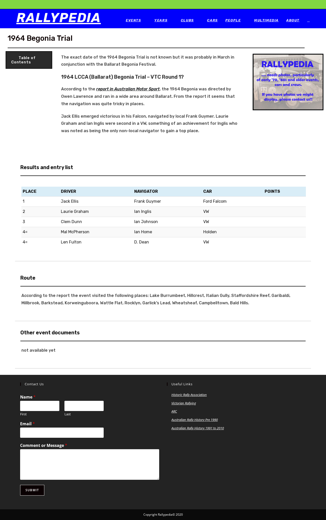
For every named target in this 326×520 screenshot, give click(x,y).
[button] (29, 60)
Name (28, 397)
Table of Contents (23, 60)
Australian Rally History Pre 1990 (194, 419)
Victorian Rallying (183, 403)
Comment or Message (43, 445)
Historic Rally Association (189, 394)
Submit (32, 490)
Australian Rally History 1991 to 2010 (197, 428)
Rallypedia (58, 17)
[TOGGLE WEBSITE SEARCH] (308, 20)
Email (27, 424)
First (23, 414)
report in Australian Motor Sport (128, 89)
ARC (174, 411)
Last (67, 414)
